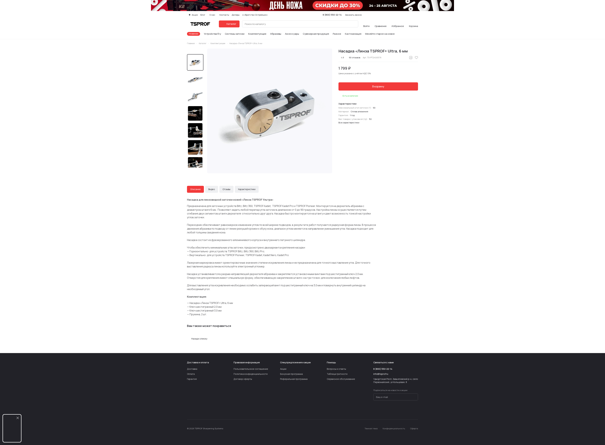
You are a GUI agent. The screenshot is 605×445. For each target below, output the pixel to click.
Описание (195, 189)
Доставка (192, 368)
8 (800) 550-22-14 (332, 14)
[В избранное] (416, 57)
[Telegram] (391, 410)
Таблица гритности (337, 373)
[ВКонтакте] (384, 410)
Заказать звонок (353, 15)
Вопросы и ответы (336, 368)
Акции (283, 368)
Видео (211, 189)
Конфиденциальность (394, 428)
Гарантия (192, 378)
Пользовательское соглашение (251, 368)
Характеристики (246, 189)
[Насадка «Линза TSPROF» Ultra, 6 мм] (269, 110)
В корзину (378, 86)
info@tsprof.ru (380, 373)
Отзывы (226, 189)
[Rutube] (410, 410)
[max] (416, 410)
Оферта (414, 428)
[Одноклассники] (403, 410)
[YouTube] (397, 410)
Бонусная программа (291, 373)
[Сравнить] (410, 57)
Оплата (191, 373)
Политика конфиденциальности (251, 373)
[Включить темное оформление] (416, 15)
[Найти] (354, 24)
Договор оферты (243, 378)
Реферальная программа (294, 378)
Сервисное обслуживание (341, 378)
